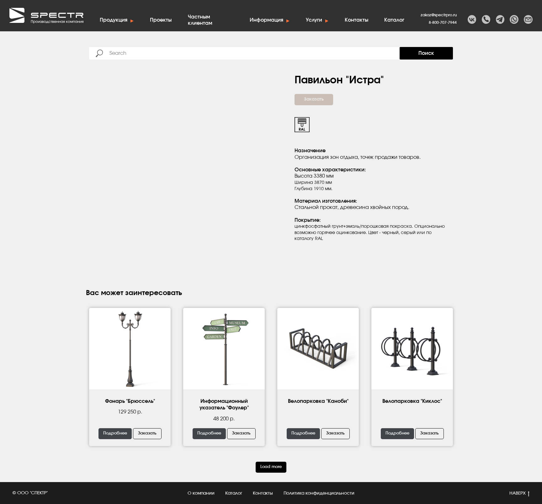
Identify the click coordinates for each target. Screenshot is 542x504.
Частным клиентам (200, 21)
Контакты (356, 20)
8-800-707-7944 (443, 22)
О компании (201, 493)
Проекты (161, 20)
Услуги (314, 20)
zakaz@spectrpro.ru (439, 15)
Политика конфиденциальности (319, 493)
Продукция (113, 20)
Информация (266, 20)
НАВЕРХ (517, 493)
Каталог (394, 20)
